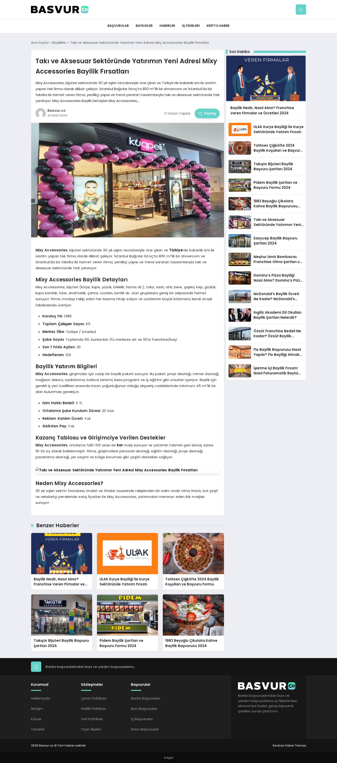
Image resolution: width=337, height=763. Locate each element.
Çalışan (65, 323)
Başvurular (118, 25)
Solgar (168, 758)
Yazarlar (38, 729)
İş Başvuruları (142, 718)
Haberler (167, 25)
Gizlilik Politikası (93, 708)
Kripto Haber (218, 25)
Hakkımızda (40, 698)
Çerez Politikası (93, 698)
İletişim (37, 708)
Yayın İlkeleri (91, 729)
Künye (36, 718)
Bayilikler (144, 25)
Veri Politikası (92, 718)
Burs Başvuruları (144, 708)
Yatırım (65, 366)
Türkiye (176, 250)
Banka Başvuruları (145, 698)
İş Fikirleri (191, 25)
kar (120, 445)
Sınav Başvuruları (145, 729)
